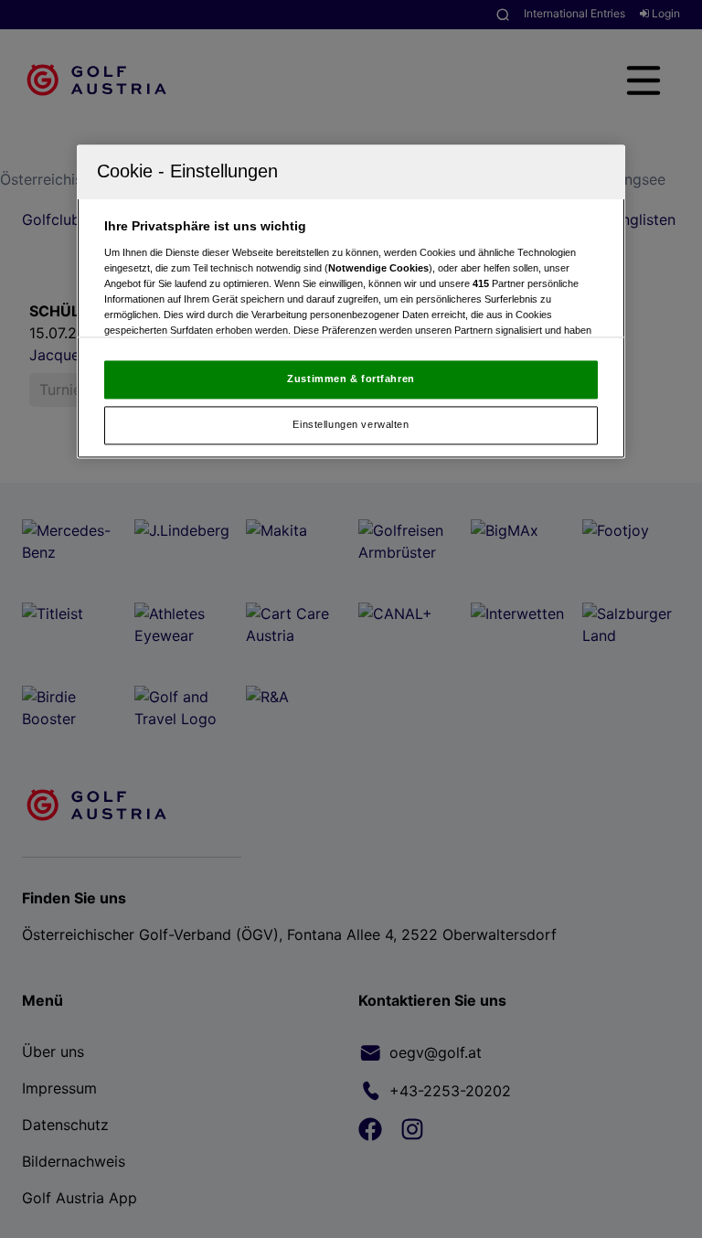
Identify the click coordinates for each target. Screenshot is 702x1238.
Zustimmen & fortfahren (351, 379)
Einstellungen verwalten (350, 424)
